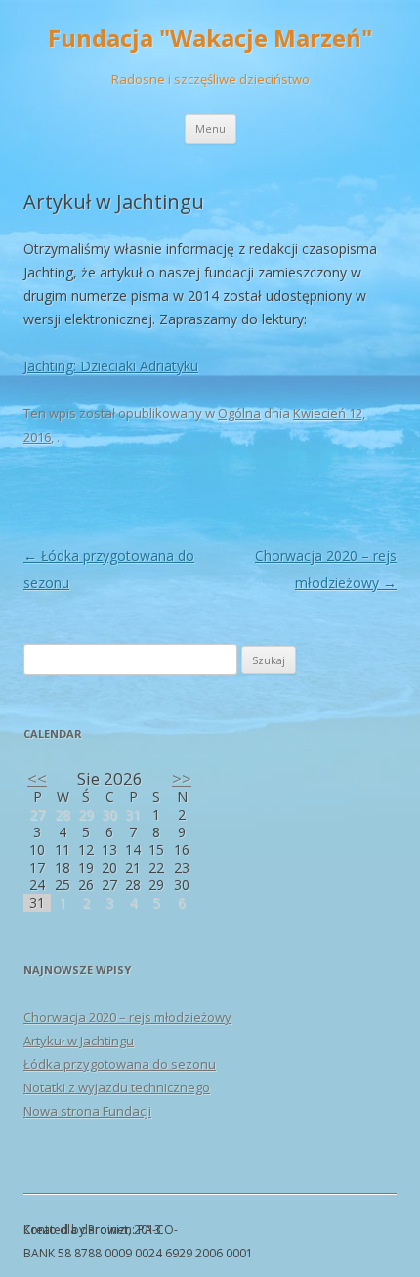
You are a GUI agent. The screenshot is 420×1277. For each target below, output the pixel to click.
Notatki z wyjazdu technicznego (116, 1087)
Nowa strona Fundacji (87, 1111)
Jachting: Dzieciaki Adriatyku (110, 366)
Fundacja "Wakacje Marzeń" (210, 38)
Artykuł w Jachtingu (78, 1040)
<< (37, 778)
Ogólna (239, 413)
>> (181, 778)
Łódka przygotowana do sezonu (119, 1064)
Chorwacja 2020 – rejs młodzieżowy (127, 1017)
